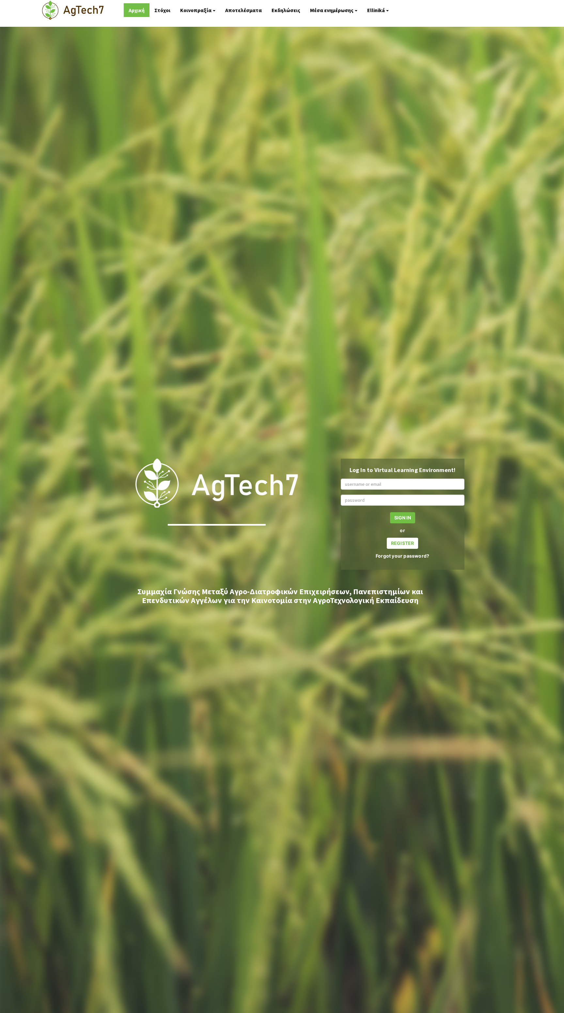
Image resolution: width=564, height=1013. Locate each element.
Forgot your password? (402, 556)
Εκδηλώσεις (286, 10)
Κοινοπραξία (196, 10)
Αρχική (137, 10)
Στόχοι (162, 10)
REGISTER (402, 543)
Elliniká (376, 10)
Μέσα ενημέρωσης (331, 10)
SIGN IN (402, 517)
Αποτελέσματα (243, 10)
